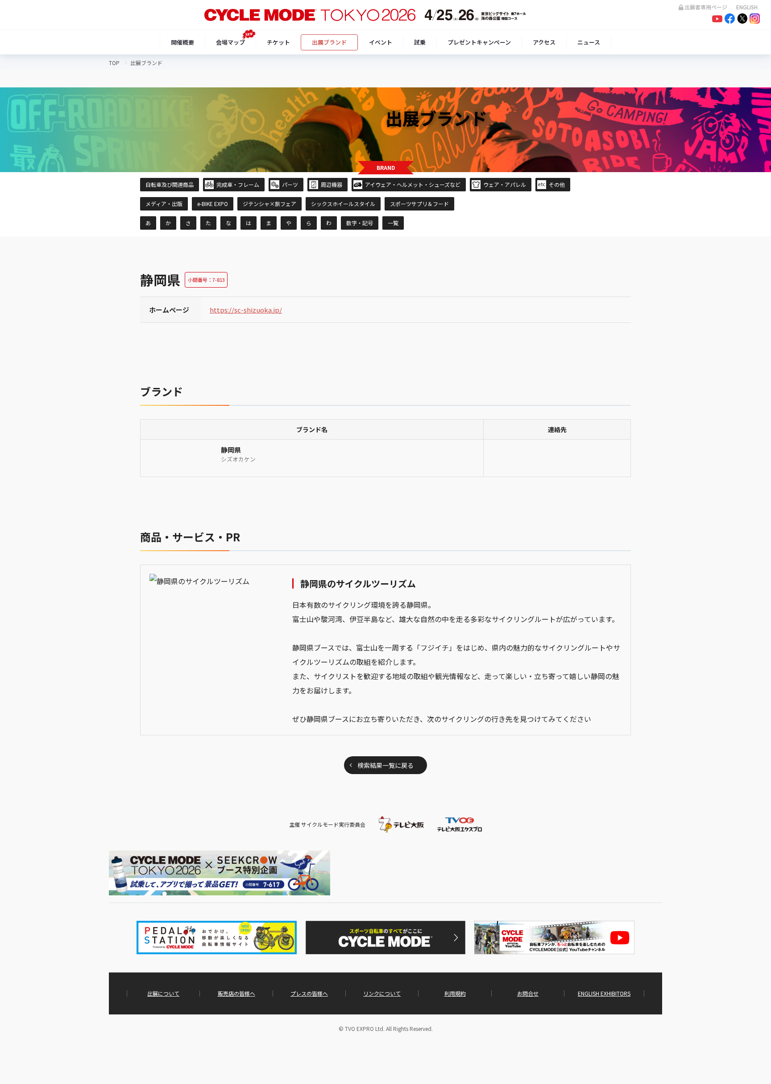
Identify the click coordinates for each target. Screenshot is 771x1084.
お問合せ (528, 993)
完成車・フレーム (237, 184)
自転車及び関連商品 (169, 184)
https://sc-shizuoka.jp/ (246, 309)
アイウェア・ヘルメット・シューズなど (412, 184)
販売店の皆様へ (236, 993)
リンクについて (382, 993)
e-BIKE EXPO (212, 203)
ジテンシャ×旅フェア (269, 203)
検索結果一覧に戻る (385, 765)
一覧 (393, 223)
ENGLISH (747, 7)
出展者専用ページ (705, 7)
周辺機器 (331, 184)
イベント (380, 42)
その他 (557, 184)
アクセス (544, 42)
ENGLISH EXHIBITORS (604, 993)
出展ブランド (329, 42)
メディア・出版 (163, 203)
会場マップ (230, 42)
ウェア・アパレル (504, 184)
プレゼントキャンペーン (479, 42)
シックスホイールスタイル (343, 203)
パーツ (290, 184)
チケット (278, 42)
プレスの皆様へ (309, 993)
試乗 (420, 42)
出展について (163, 993)
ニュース (588, 42)
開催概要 (182, 42)
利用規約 (455, 993)
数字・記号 (359, 223)
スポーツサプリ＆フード (419, 203)
